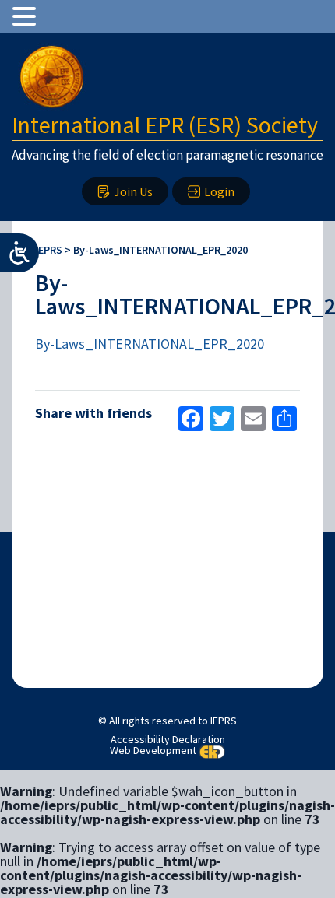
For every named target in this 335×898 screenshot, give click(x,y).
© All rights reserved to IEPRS (167, 721)
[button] (26, 15)
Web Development (153, 750)
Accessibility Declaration (168, 739)
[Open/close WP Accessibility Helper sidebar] (19, 252)
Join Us (133, 191)
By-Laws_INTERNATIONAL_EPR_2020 (149, 344)
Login (219, 191)
